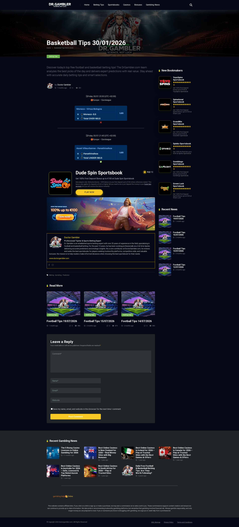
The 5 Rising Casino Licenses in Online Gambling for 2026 (70, 450)
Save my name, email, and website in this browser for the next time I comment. (87, 409)
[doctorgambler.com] (60, 4)
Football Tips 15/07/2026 (99, 321)
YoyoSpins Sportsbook (178, 78)
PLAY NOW (89, 192)
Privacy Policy (168, 522)
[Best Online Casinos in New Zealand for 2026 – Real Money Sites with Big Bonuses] (90, 458)
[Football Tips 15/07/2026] (101, 304)
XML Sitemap (155, 522)
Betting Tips (98, 5)
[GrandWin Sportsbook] (165, 132)
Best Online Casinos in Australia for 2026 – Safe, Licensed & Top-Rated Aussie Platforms (70, 471)
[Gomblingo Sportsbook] (165, 172)
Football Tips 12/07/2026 (179, 266)
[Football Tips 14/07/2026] (138, 304)
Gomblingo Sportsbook (178, 162)
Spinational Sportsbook (178, 100)
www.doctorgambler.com (59, 258)
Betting (51, 275)
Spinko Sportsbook (182, 143)
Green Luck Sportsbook (178, 184)
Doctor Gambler (64, 85)
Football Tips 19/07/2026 (62, 321)
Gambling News (153, 5)
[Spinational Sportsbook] (165, 110)
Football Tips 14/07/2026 (136, 321)
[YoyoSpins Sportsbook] (165, 88)
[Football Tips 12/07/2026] (165, 275)
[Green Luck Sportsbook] (165, 194)
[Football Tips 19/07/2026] (63, 304)
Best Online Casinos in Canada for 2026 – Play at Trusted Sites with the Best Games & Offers (182, 453)
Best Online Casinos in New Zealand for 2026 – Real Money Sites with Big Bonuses (107, 453)
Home (86, 5)
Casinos (126, 5)
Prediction (65, 275)
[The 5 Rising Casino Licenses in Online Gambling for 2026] (53, 458)
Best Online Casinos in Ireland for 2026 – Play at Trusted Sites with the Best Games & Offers (145, 453)
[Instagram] (53, 265)
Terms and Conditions (184, 522)
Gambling (58, 275)
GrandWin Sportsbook (178, 122)
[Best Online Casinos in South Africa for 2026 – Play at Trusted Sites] (90, 476)
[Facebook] (49, 265)
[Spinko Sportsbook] (165, 154)
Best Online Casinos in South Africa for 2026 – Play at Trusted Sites (107, 469)
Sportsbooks (113, 5)
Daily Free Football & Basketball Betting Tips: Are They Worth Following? (145, 469)
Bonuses (138, 5)
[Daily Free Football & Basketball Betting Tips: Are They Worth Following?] (127, 476)
